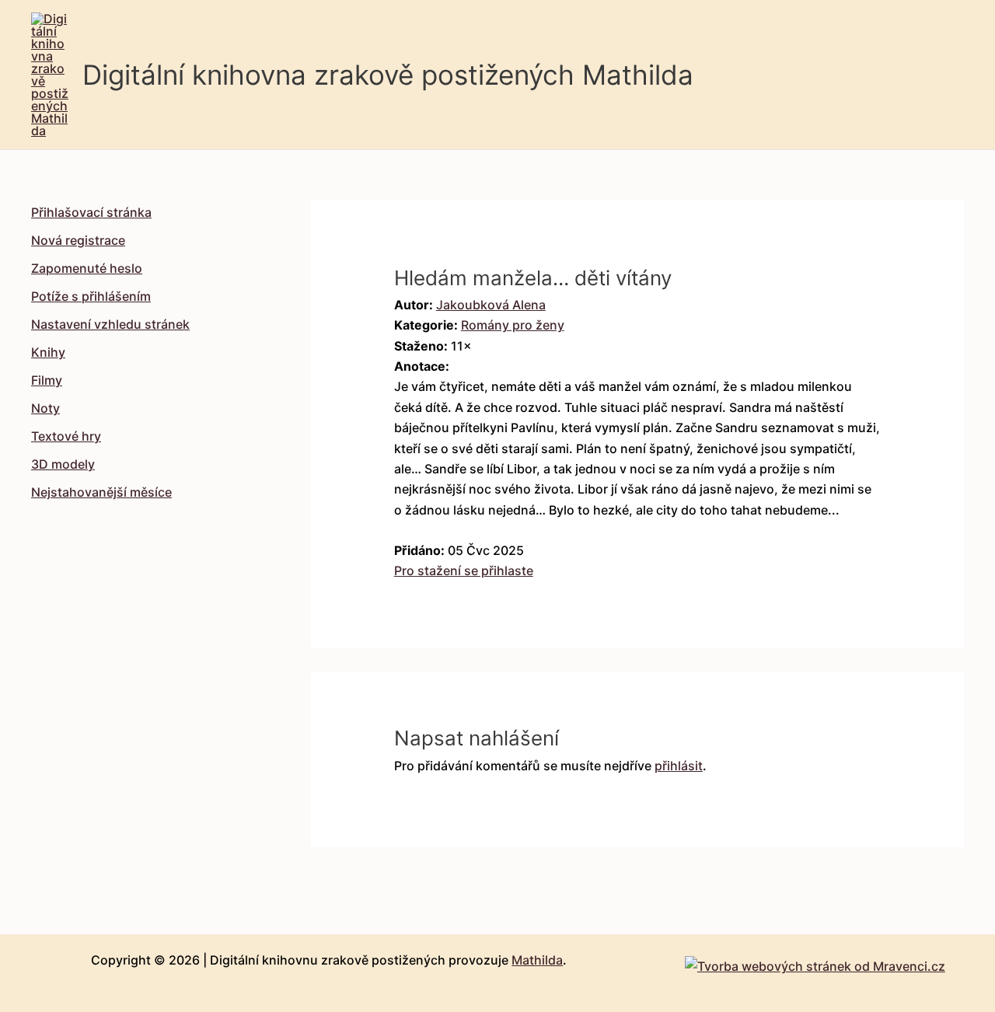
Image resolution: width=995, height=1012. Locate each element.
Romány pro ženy (512, 325)
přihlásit (679, 765)
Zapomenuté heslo (86, 268)
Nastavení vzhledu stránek (110, 324)
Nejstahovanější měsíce (101, 492)
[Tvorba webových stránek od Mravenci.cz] (815, 962)
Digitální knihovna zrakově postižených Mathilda (387, 74)
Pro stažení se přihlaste (463, 570)
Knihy (48, 352)
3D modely (63, 464)
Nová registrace (78, 240)
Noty (45, 408)
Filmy (46, 380)
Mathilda (537, 960)
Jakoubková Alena (491, 304)
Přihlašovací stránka (91, 212)
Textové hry (66, 436)
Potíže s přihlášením (91, 296)
